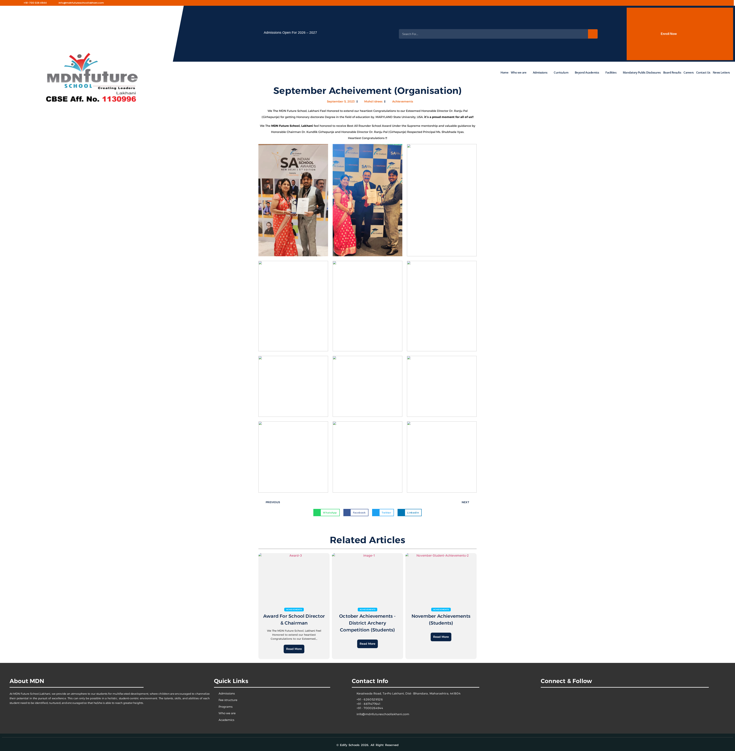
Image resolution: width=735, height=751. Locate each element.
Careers (689, 72)
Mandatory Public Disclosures (642, 72)
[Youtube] (648, 3)
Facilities (610, 72)
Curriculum (561, 72)
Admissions (540, 72)
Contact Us (703, 72)
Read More (294, 649)
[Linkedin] (649, 697)
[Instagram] (639, 3)
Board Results (672, 72)
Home (504, 72)
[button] (326, 512)
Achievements (402, 101)
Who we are (518, 72)
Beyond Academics (587, 72)
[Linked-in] (657, 3)
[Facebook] (630, 3)
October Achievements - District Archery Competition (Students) (367, 623)
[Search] (593, 33)
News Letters (721, 72)
